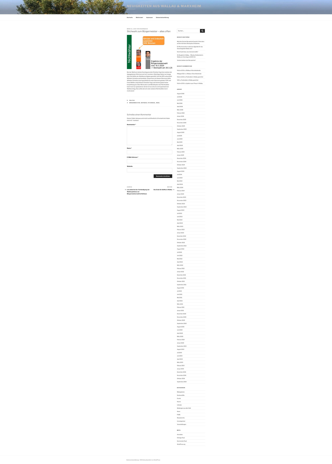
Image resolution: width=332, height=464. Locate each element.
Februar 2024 (181, 190)
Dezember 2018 (181, 372)
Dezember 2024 (181, 158)
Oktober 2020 (181, 320)
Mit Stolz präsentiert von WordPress (150, 460)
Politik (132, 100)
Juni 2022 (179, 255)
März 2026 (180, 110)
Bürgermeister (134, 102)
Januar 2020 (180, 343)
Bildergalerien (181, 392)
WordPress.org (181, 444)
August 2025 (180, 132)
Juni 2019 (179, 356)
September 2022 (181, 245)
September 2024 (181, 168)
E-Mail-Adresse (132, 157)
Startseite (130, 17)
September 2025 (181, 129)
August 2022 (180, 249)
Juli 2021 (179, 291)
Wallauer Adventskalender (193, 70)
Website (130, 166)
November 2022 (181, 239)
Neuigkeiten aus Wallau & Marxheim (164, 6)
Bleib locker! (139, 17)
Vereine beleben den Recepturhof (186, 60)
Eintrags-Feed (181, 437)
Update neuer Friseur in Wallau (194, 83)
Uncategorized (181, 421)
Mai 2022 (179, 258)
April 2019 (180, 359)
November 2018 (181, 375)
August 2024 (180, 171)
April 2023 (180, 223)
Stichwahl (151, 102)
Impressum (149, 17)
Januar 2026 (180, 116)
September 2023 (181, 207)
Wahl (158, 102)
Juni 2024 (179, 177)
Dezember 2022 (181, 236)
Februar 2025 (181, 152)
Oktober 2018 (181, 378)
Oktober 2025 (181, 126)
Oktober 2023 (181, 203)
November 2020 (181, 317)
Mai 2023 (179, 220)
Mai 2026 (179, 103)
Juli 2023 (179, 213)
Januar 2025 (180, 155)
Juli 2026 (179, 97)
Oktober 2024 (181, 164)
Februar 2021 (180, 307)
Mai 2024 (179, 181)
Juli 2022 (179, 252)
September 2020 (182, 323)
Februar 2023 (181, 229)
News (178, 411)
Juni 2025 (179, 139)
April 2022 (180, 262)
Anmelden (180, 434)
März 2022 (180, 265)
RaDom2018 (144, 28)
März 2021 (180, 304)
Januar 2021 (180, 310)
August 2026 (180, 93)
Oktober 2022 (181, 242)
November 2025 (181, 122)
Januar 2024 (180, 194)
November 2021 (181, 278)
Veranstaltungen (181, 424)
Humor (179, 401)
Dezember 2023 (181, 197)
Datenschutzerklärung (162, 17)
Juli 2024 (179, 174)
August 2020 (180, 326)
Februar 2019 (180, 365)
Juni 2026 (179, 100)
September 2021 (181, 284)
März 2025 (180, 148)
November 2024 (181, 161)
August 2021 (180, 288)
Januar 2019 (180, 369)
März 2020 (180, 336)
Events (179, 398)
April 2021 (180, 301)
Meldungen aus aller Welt (184, 408)
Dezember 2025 (181, 119)
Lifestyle (179, 405)
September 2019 (181, 346)
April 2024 (180, 184)
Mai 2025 (179, 142)
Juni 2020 (180, 330)
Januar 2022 (180, 271)
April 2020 (180, 333)
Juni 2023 (179, 216)
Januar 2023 (180, 232)
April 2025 (180, 145)
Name (129, 148)
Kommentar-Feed (182, 441)
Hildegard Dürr (181, 73)
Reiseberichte (181, 418)
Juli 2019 (179, 352)
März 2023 (180, 226)
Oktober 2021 (181, 281)
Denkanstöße (181, 395)
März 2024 (180, 187)
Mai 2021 (179, 297)
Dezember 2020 (181, 313)
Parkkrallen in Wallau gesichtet (194, 77)
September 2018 (181, 381)
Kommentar (131, 124)
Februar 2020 (181, 339)
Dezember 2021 (181, 275)
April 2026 (180, 106)
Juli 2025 (179, 135)
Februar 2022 (180, 268)
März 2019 (180, 362)
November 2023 (181, 200)
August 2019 (180, 349)
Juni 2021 (179, 294)
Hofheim (144, 102)
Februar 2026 (181, 113)
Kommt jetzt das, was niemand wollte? (187, 51)
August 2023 (180, 210)
